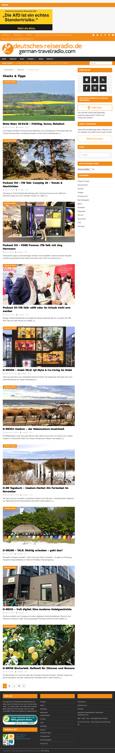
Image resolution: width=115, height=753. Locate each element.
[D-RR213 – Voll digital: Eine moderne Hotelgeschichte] (39, 586)
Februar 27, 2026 (11, 373)
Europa (80, 189)
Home (4, 59)
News (41, 59)
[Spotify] (93, 35)
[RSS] (101, 35)
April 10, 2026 (9, 190)
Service (50, 59)
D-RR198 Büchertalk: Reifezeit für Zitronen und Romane (39, 668)
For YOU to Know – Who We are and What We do (93, 723)
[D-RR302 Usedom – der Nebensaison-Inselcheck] (39, 405)
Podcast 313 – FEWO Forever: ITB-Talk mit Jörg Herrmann (32, 247)
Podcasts (81, 207)
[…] (60, 133)
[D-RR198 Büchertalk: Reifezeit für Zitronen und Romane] (39, 645)
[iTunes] (97, 35)
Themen (30, 59)
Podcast (13, 59)
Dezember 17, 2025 (11, 432)
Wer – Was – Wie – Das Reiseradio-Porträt (16, 39)
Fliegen (80, 192)
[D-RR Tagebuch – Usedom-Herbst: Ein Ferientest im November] (39, 464)
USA (79, 223)
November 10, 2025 (12, 495)
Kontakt (29, 35)
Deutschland (83, 185)
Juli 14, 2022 (9, 671)
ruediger (21, 127)
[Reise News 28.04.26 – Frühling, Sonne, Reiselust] (39, 100)
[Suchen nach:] (101, 63)
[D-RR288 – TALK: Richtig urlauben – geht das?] (39, 527)
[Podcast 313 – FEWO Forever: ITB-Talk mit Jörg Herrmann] (39, 222)
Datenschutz (18, 35)
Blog (22, 59)
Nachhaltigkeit (83, 200)
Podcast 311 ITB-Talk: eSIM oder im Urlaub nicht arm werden (36, 309)
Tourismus (82, 219)
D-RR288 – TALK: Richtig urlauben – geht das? (33, 550)
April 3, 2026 (9, 252)
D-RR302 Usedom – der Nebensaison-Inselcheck (33, 429)
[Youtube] (113, 35)
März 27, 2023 (9, 613)
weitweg (81, 226)
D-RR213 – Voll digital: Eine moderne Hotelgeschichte (37, 609)
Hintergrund (82, 196)
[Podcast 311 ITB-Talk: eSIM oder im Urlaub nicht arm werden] (39, 284)
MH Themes (45, 751)
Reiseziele (81, 211)
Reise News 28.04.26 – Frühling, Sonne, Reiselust (33, 124)
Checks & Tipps (83, 181)
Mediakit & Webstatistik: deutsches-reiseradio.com (53, 35)
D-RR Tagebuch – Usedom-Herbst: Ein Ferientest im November (35, 489)
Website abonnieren (94, 139)
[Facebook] (105, 35)
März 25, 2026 (9, 315)
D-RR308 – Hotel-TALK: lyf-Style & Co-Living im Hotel (37, 370)
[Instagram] (109, 35)
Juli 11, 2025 (9, 554)
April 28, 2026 (9, 127)
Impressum (6, 35)
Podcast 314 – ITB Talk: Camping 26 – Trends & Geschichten (32, 184)
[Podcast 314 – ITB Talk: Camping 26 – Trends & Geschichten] (39, 159)
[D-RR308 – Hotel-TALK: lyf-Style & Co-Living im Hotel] (39, 347)
